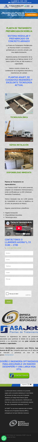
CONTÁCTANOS (31, 14)
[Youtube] (31, 384)
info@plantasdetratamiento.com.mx (20, 2)
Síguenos (24, 384)
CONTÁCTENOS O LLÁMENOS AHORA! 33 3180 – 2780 (18, 242)
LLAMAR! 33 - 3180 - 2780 (19, 1)
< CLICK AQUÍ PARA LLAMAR (13, 248)
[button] (4, 438)
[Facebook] (28, 384)
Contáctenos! (9, 355)
